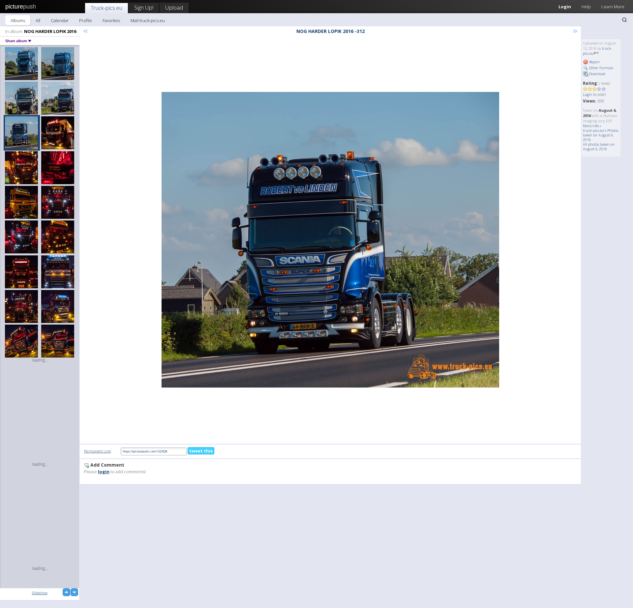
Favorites (111, 20)
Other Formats (600, 67)
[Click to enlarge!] (330, 240)
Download (596, 73)
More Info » (592, 125)
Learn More (612, 7)
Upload (174, 7)
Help (586, 7)
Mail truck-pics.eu (148, 20)
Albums (18, 20)
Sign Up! (143, 7)
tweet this (201, 451)
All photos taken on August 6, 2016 (599, 146)
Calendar (60, 20)
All (38, 20)
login (103, 472)
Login (564, 7)
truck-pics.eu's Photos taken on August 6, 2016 (600, 135)
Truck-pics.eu (106, 8)
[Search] (624, 19)
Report (594, 61)
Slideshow (39, 592)
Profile (85, 20)
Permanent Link (97, 451)
